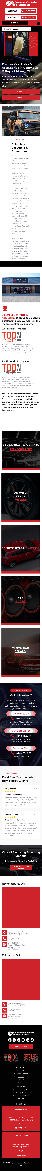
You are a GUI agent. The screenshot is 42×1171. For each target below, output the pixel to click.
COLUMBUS (12, 11)
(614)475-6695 (14, 1010)
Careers (21, 1083)
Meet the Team (21, 1086)
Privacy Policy (21, 1093)
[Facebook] (10, 1040)
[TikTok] (32, 1040)
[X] (14, 1040)
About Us (21, 1079)
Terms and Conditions (21, 1096)
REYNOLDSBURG (12, 17)
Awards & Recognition (21, 1090)
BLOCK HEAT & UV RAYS (21, 444)
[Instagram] (19, 1040)
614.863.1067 (23, 735)
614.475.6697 (23, 753)
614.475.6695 (23, 718)
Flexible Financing (21, 1073)
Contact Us (21, 1071)
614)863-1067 (21, 1155)
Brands (21, 1077)
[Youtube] (23, 1040)
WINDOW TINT (21, 449)
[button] (38, 23)
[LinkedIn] (27, 1040)
